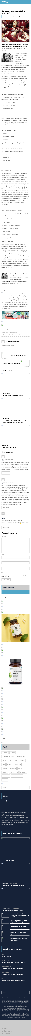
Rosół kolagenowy (6, 956)
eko (3, 764)
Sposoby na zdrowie (13, 332)
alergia (12, 752)
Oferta (3, 1030)
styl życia (23, 772)
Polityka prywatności (7, 1031)
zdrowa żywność (18, 334)
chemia (4, 760)
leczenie (4, 768)
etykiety (9, 764)
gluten (13, 334)
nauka (20, 768)
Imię (3, 554)
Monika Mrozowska (16, 16)
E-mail (3, 560)
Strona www (5, 565)
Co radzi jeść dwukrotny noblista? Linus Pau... (14, 962)
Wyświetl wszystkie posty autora (8, 345)
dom (16, 760)
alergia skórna (21, 756)
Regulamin (4, 1028)
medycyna (13, 768)
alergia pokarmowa (5, 334)
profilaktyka (14, 772)
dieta (11, 334)
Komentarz (4, 536)
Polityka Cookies (6, 1033)
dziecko (22, 760)
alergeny (5, 752)
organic (4, 772)
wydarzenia (5, 776)
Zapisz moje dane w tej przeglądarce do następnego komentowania (14, 575)
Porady (7, 332)
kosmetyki (18, 764)
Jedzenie (3, 332)
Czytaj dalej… (10, 824)
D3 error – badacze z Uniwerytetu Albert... (13, 968)
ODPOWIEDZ (5, 473)
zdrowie (4, 779)
